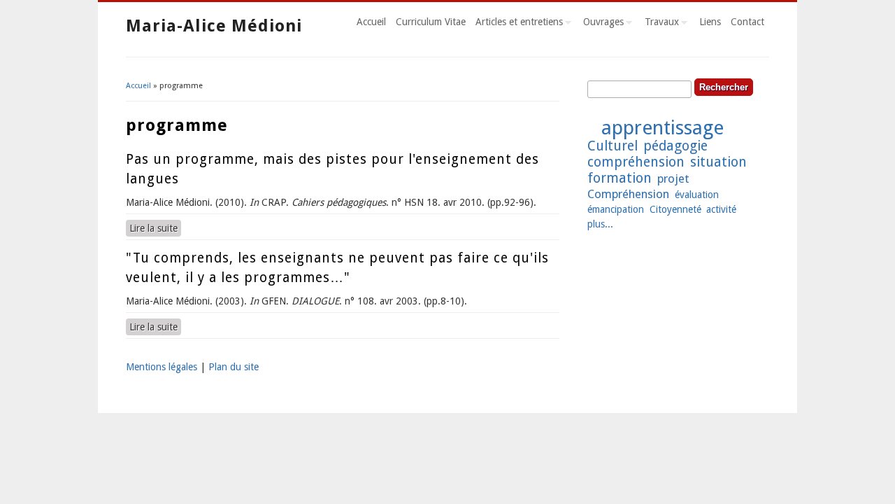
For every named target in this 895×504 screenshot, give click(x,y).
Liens (710, 21)
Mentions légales (161, 366)
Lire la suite (155, 228)
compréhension (636, 162)
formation (619, 178)
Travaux (659, 23)
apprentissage (662, 127)
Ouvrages (601, 23)
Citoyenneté (675, 209)
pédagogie (675, 146)
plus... (600, 224)
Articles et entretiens (517, 23)
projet (673, 179)
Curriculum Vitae (431, 21)
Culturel (612, 146)
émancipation (615, 209)
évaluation (697, 194)
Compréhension (628, 194)
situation (718, 162)
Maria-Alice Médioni (214, 26)
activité (721, 209)
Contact (747, 21)
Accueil (371, 21)
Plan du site (233, 366)
